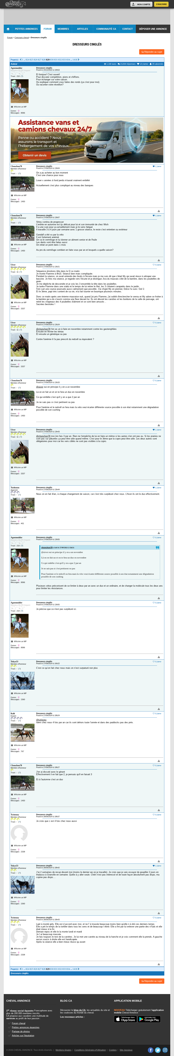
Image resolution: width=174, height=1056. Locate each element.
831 (56, 59)
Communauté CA (106, 29)
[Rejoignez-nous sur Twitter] (158, 1050)
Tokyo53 (14, 661)
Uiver (13, 265)
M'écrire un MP (20, 107)
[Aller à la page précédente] (20, 59)
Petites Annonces (26, 29)
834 (68, 59)
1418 (75, 59)
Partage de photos (21, 1031)
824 (27, 59)
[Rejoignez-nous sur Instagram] (165, 1050)
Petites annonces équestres (25, 1027)
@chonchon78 (43, 329)
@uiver (39, 387)
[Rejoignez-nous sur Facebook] (150, 1050)
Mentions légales (63, 1050)
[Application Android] (149, 1019)
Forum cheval (18, 1023)
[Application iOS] (125, 1019)
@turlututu (41, 720)
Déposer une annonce (153, 29)
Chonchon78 (16, 166)
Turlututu (15, 487)
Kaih (13, 713)
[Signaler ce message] (153, 211)
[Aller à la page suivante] (78, 59)
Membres (63, 29)
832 (60, 59)
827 (39, 59)
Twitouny (15, 814)
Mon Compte (143, 4)
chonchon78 (47, 547)
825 (31, 59)
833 (64, 59)
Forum (48, 29)
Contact (127, 29)
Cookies (113, 1050)
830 (52, 59)
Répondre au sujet (153, 52)
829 (48, 59)
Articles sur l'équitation (23, 1035)
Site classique (126, 1050)
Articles (82, 29)
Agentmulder (16, 68)
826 (35, 59)
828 (44, 59)
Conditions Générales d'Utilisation (90, 1050)
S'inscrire (161, 4)
